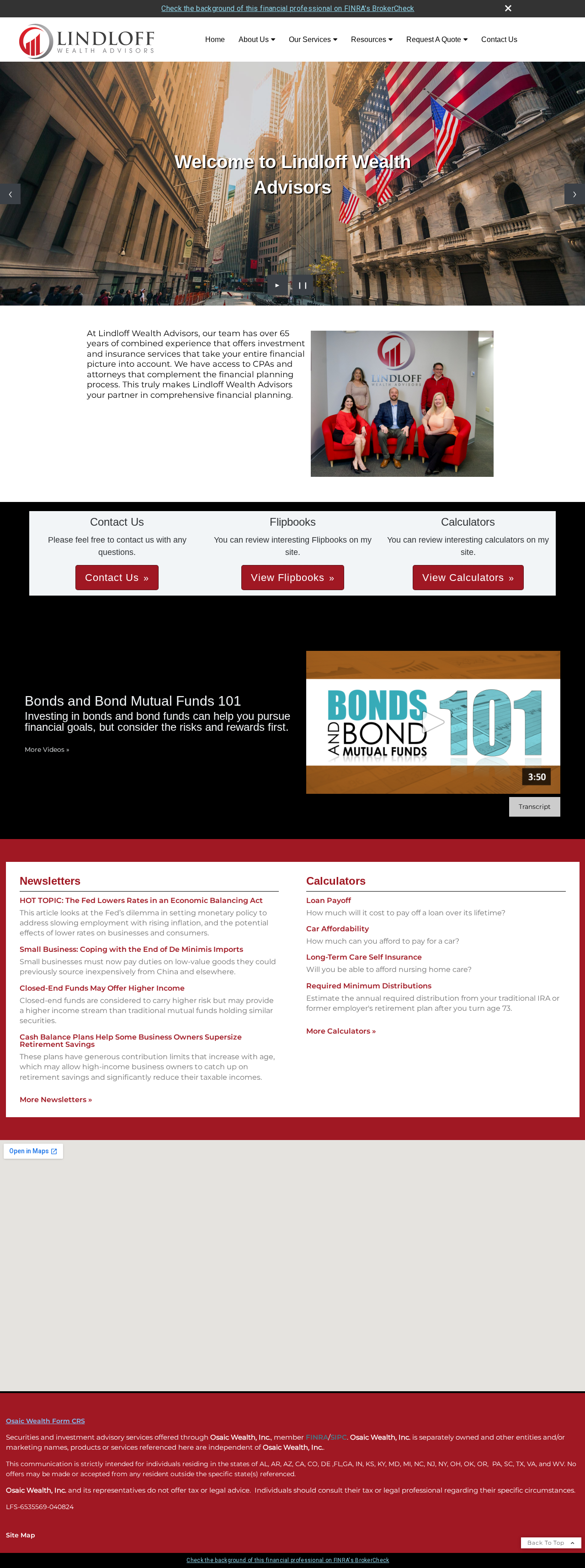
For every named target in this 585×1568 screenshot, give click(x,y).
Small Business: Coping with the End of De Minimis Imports (131, 949)
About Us (254, 39)
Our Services (310, 39)
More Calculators (341, 1031)
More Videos (47, 749)
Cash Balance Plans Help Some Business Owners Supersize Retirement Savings (131, 1041)
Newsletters (50, 881)
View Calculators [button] (463, 577)
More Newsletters (56, 1099)
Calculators (336, 881)
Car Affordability (337, 928)
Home (215, 39)
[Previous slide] (10, 194)
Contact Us (499, 39)
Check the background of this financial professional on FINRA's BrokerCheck (287, 8)
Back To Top (546, 1542)
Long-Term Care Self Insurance (364, 957)
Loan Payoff (328, 900)
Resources (368, 39)
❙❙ (303, 285)
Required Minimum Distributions (368, 986)
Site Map (20, 1535)
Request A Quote (433, 39)
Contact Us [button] (112, 577)
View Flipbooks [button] (287, 577)
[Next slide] (574, 194)
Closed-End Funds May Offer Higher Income (102, 988)
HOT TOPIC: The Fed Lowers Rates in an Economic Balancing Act (141, 900)
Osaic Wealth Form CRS (45, 1421)
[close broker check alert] (508, 8)
